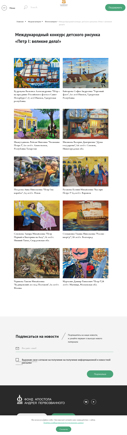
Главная (20, 21)
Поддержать (115, 7)
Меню (12, 8)
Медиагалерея (34, 21)
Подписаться (100, 374)
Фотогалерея (51, 21)
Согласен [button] (64, 429)
